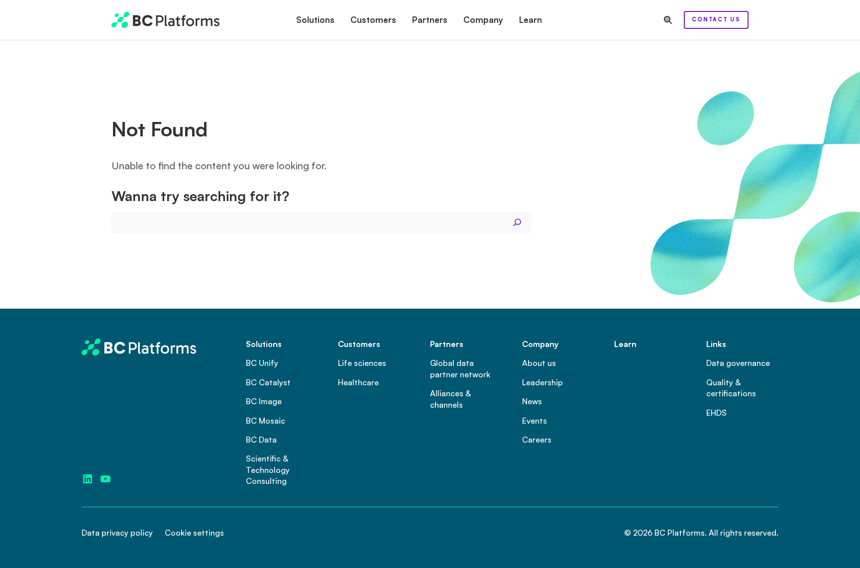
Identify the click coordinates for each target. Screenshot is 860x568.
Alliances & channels (450, 398)
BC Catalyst (268, 382)
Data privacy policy (117, 533)
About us (539, 363)
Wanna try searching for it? (200, 196)
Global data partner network (460, 368)
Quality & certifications (731, 387)
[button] (315, 20)
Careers (536, 440)
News (532, 401)
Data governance (738, 363)
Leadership (542, 382)
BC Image (264, 401)
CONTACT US (716, 19)
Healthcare (358, 382)
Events (534, 421)
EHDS (716, 413)
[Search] (517, 223)
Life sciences (362, 363)
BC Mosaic (265, 421)
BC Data (261, 440)
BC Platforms (679, 533)
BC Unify (262, 363)
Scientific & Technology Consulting (268, 470)
